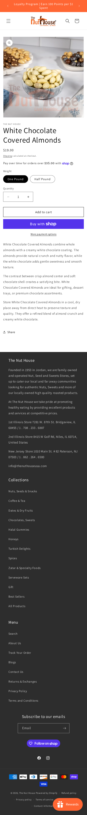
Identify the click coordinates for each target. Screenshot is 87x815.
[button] (8, 21)
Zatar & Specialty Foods (24, 568)
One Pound (16, 179)
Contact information (45, 805)
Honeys (13, 539)
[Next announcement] (79, 6)
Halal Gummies (18, 529)
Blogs (12, 662)
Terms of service (44, 799)
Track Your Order (19, 653)
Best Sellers (16, 596)
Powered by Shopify (47, 792)
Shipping (7, 155)
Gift (10, 587)
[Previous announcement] (7, 6)
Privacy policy (24, 799)
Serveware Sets (18, 577)
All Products (16, 606)
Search (13, 634)
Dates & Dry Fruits (20, 510)
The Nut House (27, 792)
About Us (14, 643)
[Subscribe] (64, 728)
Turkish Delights (19, 549)
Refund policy (68, 792)
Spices (12, 558)
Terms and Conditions (23, 700)
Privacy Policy (17, 691)
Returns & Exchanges (22, 681)
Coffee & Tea (16, 501)
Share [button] (11, 332)
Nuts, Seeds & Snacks (22, 491)
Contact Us (15, 672)
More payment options (44, 234)
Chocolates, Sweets (21, 520)
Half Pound (42, 179)
